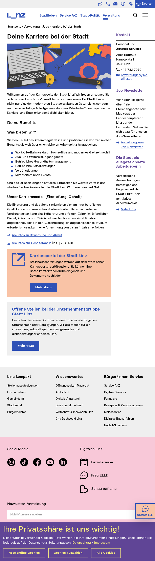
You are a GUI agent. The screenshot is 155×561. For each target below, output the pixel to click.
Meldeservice (112, 412)
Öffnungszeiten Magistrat (72, 385)
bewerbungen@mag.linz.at (134, 76)
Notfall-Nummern (115, 425)
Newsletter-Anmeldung (26, 504)
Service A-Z (68, 15)
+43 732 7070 (131, 69)
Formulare (110, 398)
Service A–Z (112, 385)
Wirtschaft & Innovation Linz (74, 412)
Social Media (17, 449)
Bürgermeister (16, 412)
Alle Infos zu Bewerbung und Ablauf (37, 235)
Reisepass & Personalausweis (123, 405)
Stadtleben (48, 15)
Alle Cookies (106, 553)
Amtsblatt (62, 392)
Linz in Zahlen (16, 392)
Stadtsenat (14, 405)
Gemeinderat (15, 398)
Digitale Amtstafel (68, 398)
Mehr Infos (128, 209)
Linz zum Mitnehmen (69, 405)
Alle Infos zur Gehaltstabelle (31, 243)
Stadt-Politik (90, 15)
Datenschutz (81, 542)
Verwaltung (111, 15)
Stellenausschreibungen (22, 385)
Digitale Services (115, 392)
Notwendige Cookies (24, 553)
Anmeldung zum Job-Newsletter (132, 145)
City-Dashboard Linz (69, 418)
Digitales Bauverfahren (119, 418)
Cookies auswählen (68, 553)
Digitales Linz (91, 449)
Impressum (102, 542)
